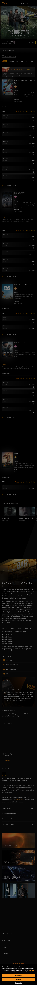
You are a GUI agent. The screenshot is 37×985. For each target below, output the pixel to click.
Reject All (18, 979)
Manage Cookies (18, 983)
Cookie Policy (31, 970)
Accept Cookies (18, 975)
